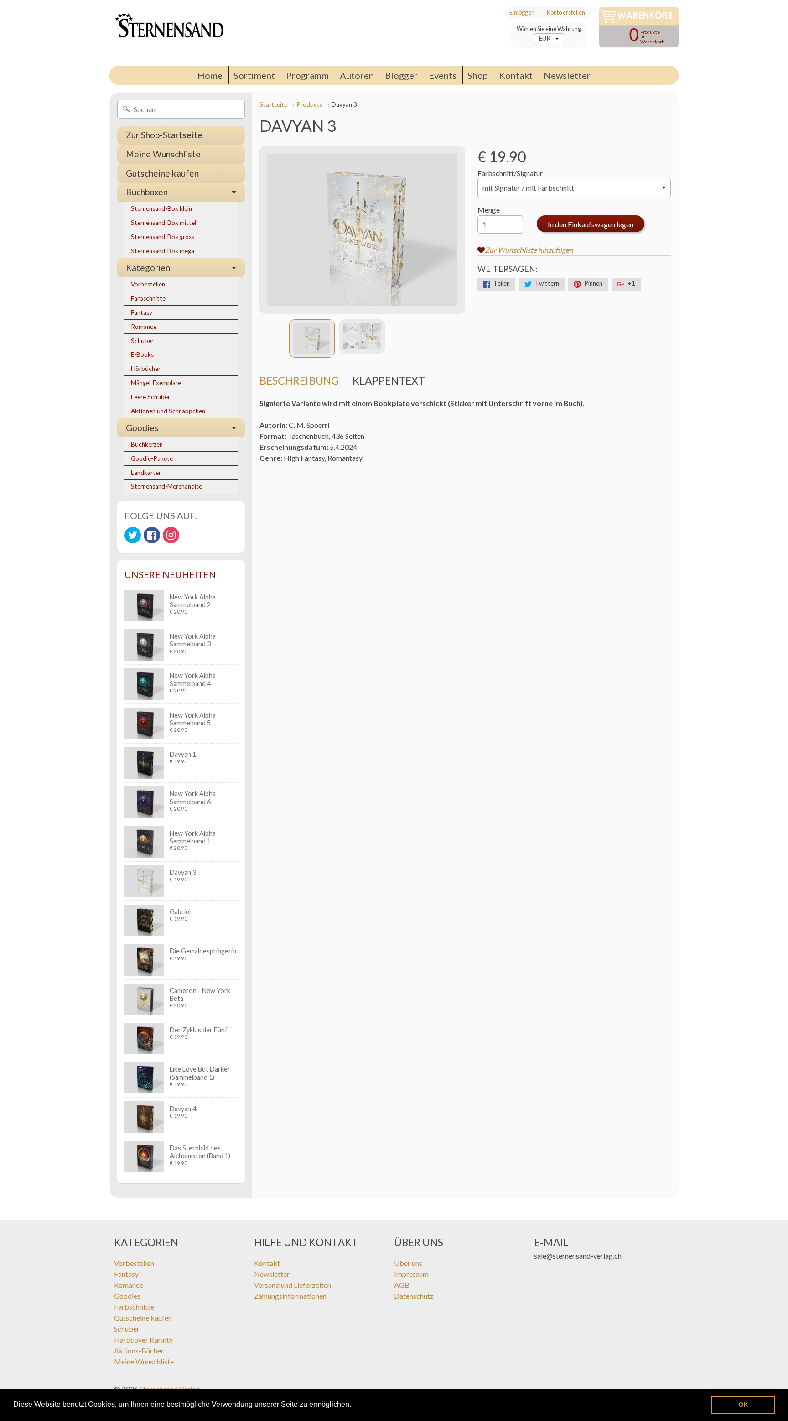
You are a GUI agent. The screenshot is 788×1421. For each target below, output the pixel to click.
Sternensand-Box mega (162, 251)
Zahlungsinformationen (290, 1295)
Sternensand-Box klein (161, 208)
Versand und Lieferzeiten (292, 1284)
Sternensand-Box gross (162, 236)
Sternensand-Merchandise (166, 486)
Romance (143, 326)
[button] (354, 1405)
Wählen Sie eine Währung (549, 29)
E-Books (142, 354)
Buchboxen (147, 192)
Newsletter (567, 75)
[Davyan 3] (312, 338)
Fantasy (141, 312)
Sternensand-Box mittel (163, 222)
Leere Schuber (150, 397)
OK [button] (743, 1404)
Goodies (142, 427)
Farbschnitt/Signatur (510, 173)
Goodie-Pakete (152, 458)
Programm (307, 75)
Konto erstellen (566, 13)
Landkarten (146, 472)
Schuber (142, 340)
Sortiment (254, 75)
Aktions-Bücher (139, 1350)
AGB (402, 1284)
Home (210, 75)
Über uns (408, 1263)
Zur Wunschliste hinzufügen (529, 249)
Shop (477, 75)
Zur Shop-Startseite (164, 135)
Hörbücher (146, 368)
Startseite (273, 104)
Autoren (357, 75)
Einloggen (521, 13)
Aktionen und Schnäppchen (168, 411)
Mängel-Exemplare (156, 382)
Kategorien (148, 267)
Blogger (401, 75)
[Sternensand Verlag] (166, 32)
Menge (488, 209)
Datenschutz (414, 1295)
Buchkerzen (147, 444)
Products (309, 104)
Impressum (411, 1274)
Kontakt (516, 75)
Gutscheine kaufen (162, 173)
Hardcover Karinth (143, 1339)
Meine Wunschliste (163, 154)
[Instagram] (171, 535)
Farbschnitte (148, 298)
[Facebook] (152, 535)
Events (442, 75)
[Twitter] (132, 535)
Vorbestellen (148, 284)
